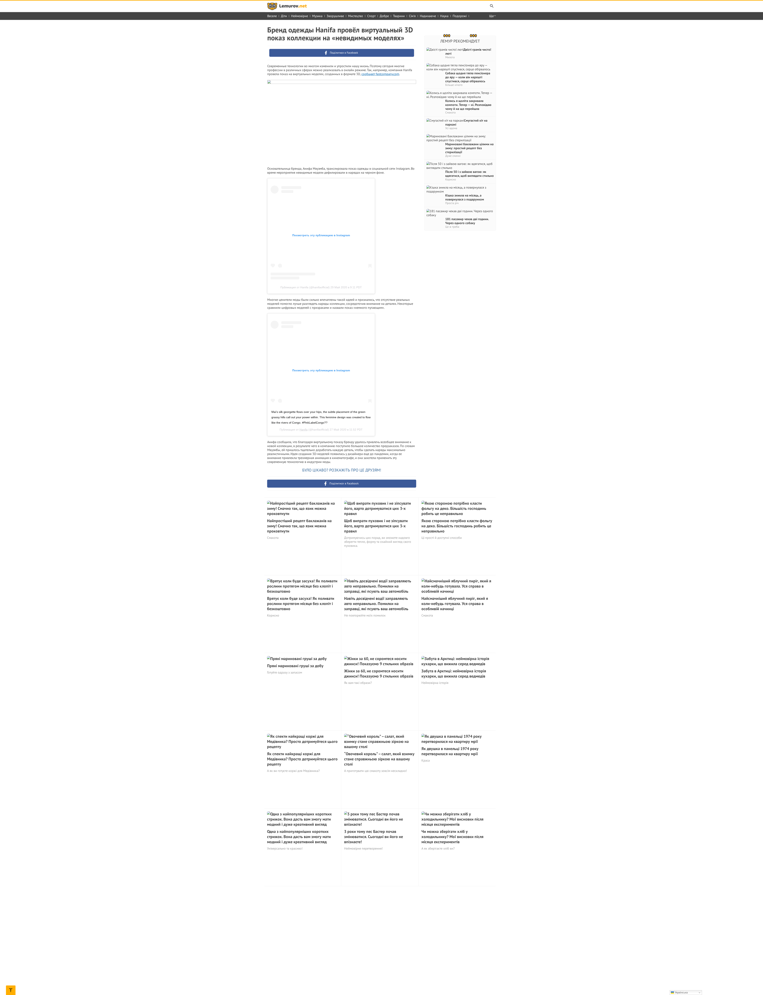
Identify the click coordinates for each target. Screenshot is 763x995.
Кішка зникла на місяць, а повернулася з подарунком (464, 197)
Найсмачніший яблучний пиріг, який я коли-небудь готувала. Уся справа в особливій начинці (454, 603)
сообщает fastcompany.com (380, 74)
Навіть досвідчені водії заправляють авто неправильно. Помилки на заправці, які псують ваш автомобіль (376, 603)
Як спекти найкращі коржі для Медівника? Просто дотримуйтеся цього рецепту (302, 759)
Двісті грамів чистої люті (468, 51)
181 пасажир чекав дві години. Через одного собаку (467, 221)
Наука (444, 16)
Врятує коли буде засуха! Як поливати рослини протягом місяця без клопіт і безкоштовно (300, 603)
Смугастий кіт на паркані (466, 122)
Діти (284, 16)
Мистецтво (355, 16)
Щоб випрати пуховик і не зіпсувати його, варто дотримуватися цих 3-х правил (376, 526)
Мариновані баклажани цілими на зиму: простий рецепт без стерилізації (469, 148)
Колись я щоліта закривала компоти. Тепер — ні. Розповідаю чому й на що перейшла (468, 105)
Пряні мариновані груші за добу (295, 665)
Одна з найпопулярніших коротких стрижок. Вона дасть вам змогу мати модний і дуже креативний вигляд (299, 836)
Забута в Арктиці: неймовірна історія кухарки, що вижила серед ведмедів (453, 673)
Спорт (371, 16)
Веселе (272, 16)
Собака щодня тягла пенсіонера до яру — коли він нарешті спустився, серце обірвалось (467, 77)
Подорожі (460, 16)
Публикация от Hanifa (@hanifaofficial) (305, 287)
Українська (681, 992)
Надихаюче (428, 16)
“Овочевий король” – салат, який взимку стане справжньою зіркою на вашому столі (379, 759)
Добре (384, 16)
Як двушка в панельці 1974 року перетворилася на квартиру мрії (449, 751)
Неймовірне (299, 16)
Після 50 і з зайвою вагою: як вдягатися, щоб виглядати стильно (469, 174)
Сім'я (412, 16)
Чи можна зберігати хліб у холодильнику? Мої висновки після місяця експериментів (452, 836)
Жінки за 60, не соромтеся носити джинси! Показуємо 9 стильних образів (378, 673)
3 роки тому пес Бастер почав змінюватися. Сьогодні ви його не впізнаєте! (373, 836)
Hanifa (303, 429)
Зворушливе (335, 16)
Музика (317, 16)
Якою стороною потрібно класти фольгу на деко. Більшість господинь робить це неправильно (456, 526)
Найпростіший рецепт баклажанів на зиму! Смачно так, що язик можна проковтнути (299, 526)
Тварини (399, 16)
